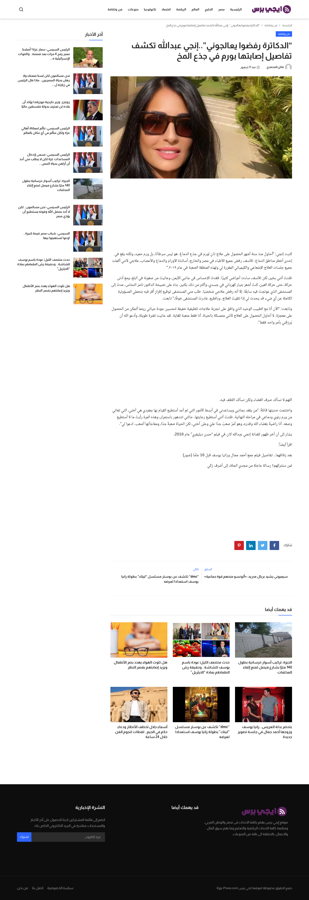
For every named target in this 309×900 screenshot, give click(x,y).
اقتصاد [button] (166, 9)
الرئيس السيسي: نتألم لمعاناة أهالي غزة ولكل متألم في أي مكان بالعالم (45, 130)
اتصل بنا (37, 888)
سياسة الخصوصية (60, 888)
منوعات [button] (133, 9)
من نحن (22, 888)
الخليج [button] (209, 9)
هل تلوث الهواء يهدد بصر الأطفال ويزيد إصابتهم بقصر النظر (140, 664)
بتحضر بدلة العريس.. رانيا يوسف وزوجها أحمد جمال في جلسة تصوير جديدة (265, 732)
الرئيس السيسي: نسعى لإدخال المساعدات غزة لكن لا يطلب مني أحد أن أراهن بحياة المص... (44, 159)
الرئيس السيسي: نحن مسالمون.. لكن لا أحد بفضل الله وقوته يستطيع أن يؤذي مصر (44, 211)
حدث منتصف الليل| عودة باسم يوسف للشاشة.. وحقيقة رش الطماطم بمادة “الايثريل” (206, 667)
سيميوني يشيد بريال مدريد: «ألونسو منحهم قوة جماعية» (246, 576)
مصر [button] (221, 9)
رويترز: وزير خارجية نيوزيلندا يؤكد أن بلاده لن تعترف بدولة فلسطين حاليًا (45, 104)
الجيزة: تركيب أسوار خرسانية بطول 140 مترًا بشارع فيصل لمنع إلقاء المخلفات (265, 667)
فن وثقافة (270, 25)
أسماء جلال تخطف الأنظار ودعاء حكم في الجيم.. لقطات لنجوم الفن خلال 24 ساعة (141, 732)
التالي (196, 569)
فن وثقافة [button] (115, 9)
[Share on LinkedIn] (251, 545)
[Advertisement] (201, 213)
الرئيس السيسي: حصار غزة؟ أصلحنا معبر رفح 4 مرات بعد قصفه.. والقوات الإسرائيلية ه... (44, 54)
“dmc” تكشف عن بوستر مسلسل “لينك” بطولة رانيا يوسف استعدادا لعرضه (159, 578)
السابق (208, 569)
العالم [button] (195, 9)
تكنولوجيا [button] (150, 9)
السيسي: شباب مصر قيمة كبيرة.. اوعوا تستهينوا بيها (46, 236)
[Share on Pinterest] (239, 545)
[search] (21, 9)
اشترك (24, 837)
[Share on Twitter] (262, 545)
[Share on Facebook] (274, 545)
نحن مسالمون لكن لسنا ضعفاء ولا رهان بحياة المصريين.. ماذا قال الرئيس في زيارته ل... (44, 80)
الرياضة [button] (181, 9)
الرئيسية (236, 9)
